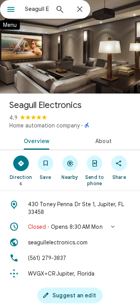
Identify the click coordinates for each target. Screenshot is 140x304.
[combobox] (37, 9)
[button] (70, 227)
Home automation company (44, 125)
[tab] (35, 140)
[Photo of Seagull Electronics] (70, 47)
